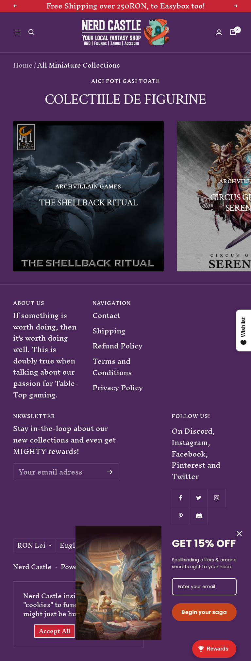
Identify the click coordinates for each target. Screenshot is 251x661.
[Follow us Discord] (199, 516)
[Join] (110, 472)
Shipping (109, 331)
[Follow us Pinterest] (181, 516)
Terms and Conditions (112, 367)
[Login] (219, 32)
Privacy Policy (117, 388)
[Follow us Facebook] (181, 498)
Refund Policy (117, 346)
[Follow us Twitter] (199, 498)
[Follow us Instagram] (217, 498)
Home (23, 65)
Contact (106, 315)
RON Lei (31, 545)
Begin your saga (204, 612)
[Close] (239, 533)
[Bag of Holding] (233, 32)
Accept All (54, 631)
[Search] (31, 32)
